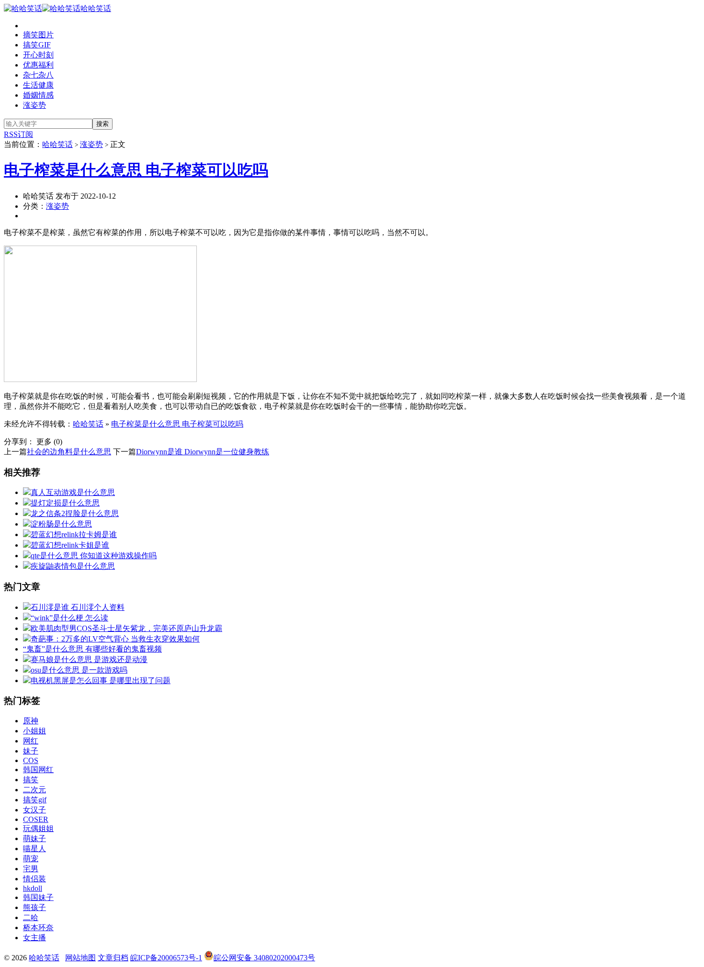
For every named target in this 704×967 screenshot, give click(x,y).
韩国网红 (38, 769)
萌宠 (30, 859)
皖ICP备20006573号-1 (166, 958)
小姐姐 (34, 731)
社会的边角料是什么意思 (69, 452)
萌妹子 (34, 838)
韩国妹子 (38, 897)
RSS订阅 (18, 134)
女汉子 (34, 810)
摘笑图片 (38, 35)
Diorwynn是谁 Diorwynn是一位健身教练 (202, 452)
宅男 (30, 869)
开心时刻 (38, 55)
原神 (30, 721)
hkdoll (32, 888)
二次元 (34, 790)
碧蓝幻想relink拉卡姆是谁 (74, 534)
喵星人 (34, 848)
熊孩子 (34, 907)
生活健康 (38, 85)
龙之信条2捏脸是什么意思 (75, 513)
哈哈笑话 (95, 8)
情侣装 (34, 879)
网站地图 (80, 958)
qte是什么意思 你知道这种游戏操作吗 (94, 555)
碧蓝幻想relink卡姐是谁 (70, 545)
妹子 (30, 751)
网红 (30, 741)
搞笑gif (34, 800)
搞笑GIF (37, 45)
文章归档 (113, 958)
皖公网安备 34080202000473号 (264, 958)
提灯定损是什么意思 (65, 503)
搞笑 (30, 780)
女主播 (34, 937)
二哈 (30, 917)
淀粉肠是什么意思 (61, 524)
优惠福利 (38, 65)
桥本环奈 (38, 927)
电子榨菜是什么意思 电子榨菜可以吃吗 (136, 170)
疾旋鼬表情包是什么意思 (73, 566)
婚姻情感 (38, 95)
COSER (35, 819)
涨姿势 (34, 105)
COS (30, 760)
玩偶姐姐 (38, 828)
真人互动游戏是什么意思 (73, 492)
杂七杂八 (38, 75)
